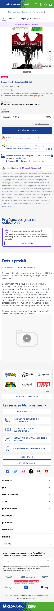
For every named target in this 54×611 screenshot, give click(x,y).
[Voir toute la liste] (36, 4)
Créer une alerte (28, 130)
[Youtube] (46, 471)
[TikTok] (31, 471)
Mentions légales (41, 595)
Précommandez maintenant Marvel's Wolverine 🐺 (27, 12)
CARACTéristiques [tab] (26, 267)
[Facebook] (7, 471)
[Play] (27, 338)
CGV (6, 595)
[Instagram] (23, 471)
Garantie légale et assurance (21, 595)
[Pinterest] (39, 471)
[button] (27, 480)
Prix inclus (42, 124)
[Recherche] (45, 5)
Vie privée (21, 598)
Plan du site (30, 598)
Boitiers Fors (27, 243)
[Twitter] (15, 471)
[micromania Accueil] (17, 4)
